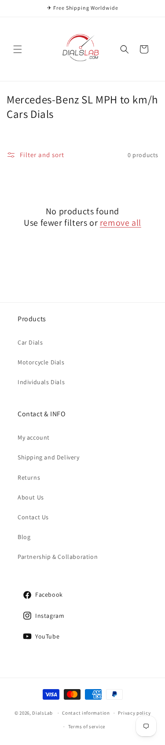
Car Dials (30, 342)
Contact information (86, 713)
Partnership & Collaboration (58, 557)
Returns (29, 477)
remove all (120, 222)
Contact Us (33, 517)
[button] (17, 49)
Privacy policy (134, 713)
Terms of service (86, 726)
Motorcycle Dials (41, 362)
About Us (31, 497)
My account (34, 437)
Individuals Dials (41, 382)
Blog (24, 537)
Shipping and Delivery (49, 457)
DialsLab (42, 713)
